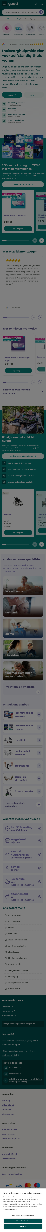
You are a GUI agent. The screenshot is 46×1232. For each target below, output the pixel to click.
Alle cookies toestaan (23, 1221)
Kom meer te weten (10, 1209)
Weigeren (23, 1226)
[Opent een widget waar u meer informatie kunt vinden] (37, 1228)
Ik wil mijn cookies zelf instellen (23, 1215)
